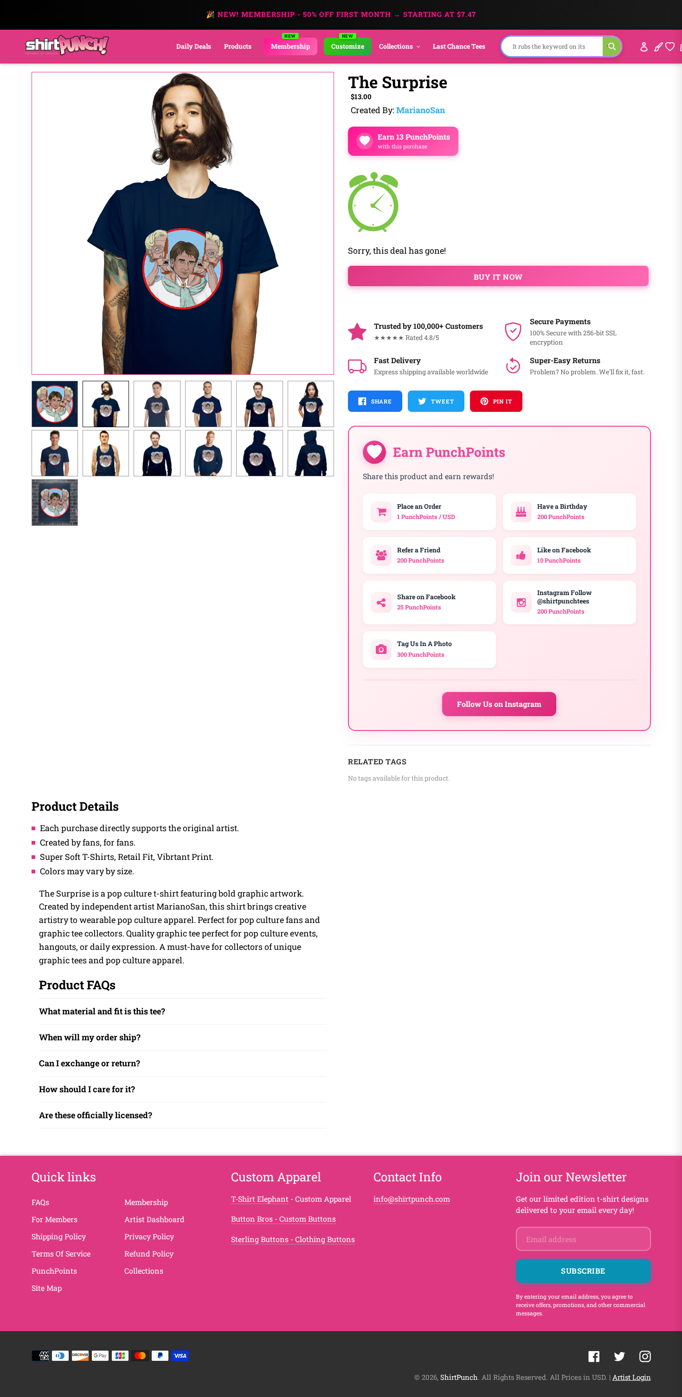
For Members (54, 1219)
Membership (146, 1202)
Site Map (47, 1288)
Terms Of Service (61, 1253)
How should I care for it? (87, 1089)
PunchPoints (54, 1270)
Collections (143, 1270)
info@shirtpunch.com (411, 1199)
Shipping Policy (59, 1236)
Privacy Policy (149, 1236)
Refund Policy (149, 1253)
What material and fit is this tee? (102, 1011)
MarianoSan (420, 109)
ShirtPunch (459, 1377)
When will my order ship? (90, 1037)
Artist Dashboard (154, 1219)
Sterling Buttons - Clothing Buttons (293, 1239)
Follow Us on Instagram (499, 704)
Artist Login (631, 1377)
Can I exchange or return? (89, 1063)
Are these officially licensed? (95, 1115)
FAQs (40, 1202)
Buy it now (498, 277)
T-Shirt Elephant (260, 1199)
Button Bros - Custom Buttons (283, 1219)
